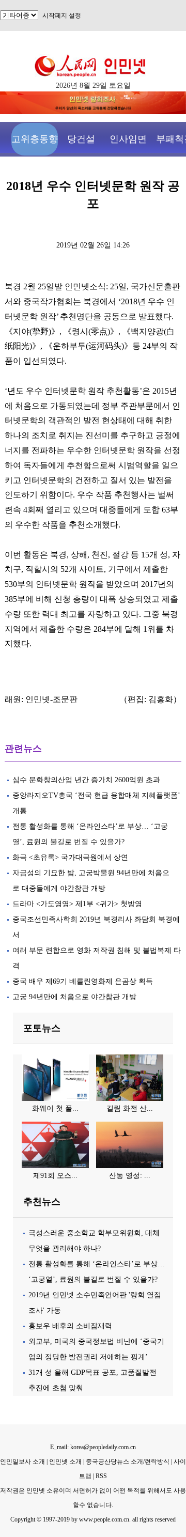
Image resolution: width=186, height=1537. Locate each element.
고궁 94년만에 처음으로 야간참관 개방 (74, 997)
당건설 (81, 139)
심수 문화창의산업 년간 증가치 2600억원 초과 (86, 780)
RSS (101, 1476)
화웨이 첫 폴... (55, 1108)
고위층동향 (34, 139)
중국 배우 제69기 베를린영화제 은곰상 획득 (82, 981)
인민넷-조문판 (51, 699)
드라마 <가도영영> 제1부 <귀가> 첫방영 (77, 904)
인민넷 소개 (65, 1461)
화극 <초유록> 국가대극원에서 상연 (70, 857)
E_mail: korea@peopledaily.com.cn (93, 1447)
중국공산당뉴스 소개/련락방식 (127, 1461)
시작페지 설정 (61, 15)
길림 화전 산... (129, 1108)
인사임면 (128, 139)
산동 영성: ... (129, 1175)
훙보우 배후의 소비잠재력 (70, 1326)
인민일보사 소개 (22, 1461)
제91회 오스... (55, 1175)
